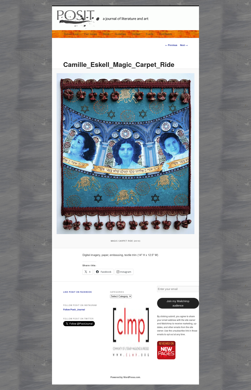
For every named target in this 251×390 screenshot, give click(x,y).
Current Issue (71, 34)
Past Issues (90, 34)
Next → (184, 45)
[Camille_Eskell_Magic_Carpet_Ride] (125, 153)
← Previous (171, 45)
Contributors (165, 34)
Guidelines (120, 34)
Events (149, 34)
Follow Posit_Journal (74, 309)
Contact (136, 34)
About (106, 34)
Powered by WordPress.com (125, 377)
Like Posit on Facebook (77, 292)
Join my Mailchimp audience (178, 303)
